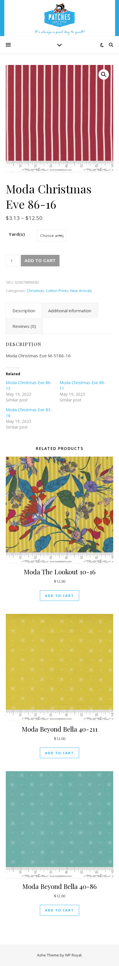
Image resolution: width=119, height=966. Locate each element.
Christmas (35, 290)
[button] (103, 74)
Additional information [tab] (69, 310)
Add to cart (40, 260)
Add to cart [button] (59, 595)
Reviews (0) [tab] (24, 326)
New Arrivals (81, 290)
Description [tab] (23, 310)
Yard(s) (17, 234)
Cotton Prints (57, 290)
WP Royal (73, 955)
